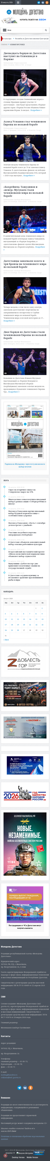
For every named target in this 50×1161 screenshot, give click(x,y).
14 (30, 619)
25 (12, 630)
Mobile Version (32, 1157)
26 (18, 630)
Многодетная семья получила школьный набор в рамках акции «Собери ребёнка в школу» (27, 501)
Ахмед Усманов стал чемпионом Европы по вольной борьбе (25, 123)
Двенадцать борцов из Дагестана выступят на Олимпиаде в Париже (25, 56)
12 (18, 619)
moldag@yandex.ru (9, 1075)
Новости (32, 130)
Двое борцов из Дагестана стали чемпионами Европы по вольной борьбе (25, 335)
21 (30, 625)
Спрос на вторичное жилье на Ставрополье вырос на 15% (22, 491)
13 (24, 619)
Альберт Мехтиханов (22, 200)
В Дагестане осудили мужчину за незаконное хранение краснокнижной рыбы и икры (25, 577)
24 (6, 630)
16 (42, 619)
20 (24, 625)
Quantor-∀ (10, 1153)
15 (36, 619)
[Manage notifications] (5, 1156)
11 (12, 619)
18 (12, 625)
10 (6, 619)
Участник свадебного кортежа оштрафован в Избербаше (22, 533)
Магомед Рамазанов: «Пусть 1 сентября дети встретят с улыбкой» (26, 524)
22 (36, 625)
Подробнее (35, 110)
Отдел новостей (20, 63)
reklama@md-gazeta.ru (11, 1077)
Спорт (29, 65)
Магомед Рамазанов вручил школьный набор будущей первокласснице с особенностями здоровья (26, 513)
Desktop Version (18, 1157)
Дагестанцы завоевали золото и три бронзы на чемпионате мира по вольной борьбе (25, 264)
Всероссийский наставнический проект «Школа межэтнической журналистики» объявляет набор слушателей (26, 554)
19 (18, 625)
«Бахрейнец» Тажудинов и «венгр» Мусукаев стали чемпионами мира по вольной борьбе (23, 191)
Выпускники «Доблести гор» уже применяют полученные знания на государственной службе (24, 565)
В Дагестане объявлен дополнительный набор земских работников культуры (26, 543)
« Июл (6, 640)
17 (6, 625)
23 (42, 625)
